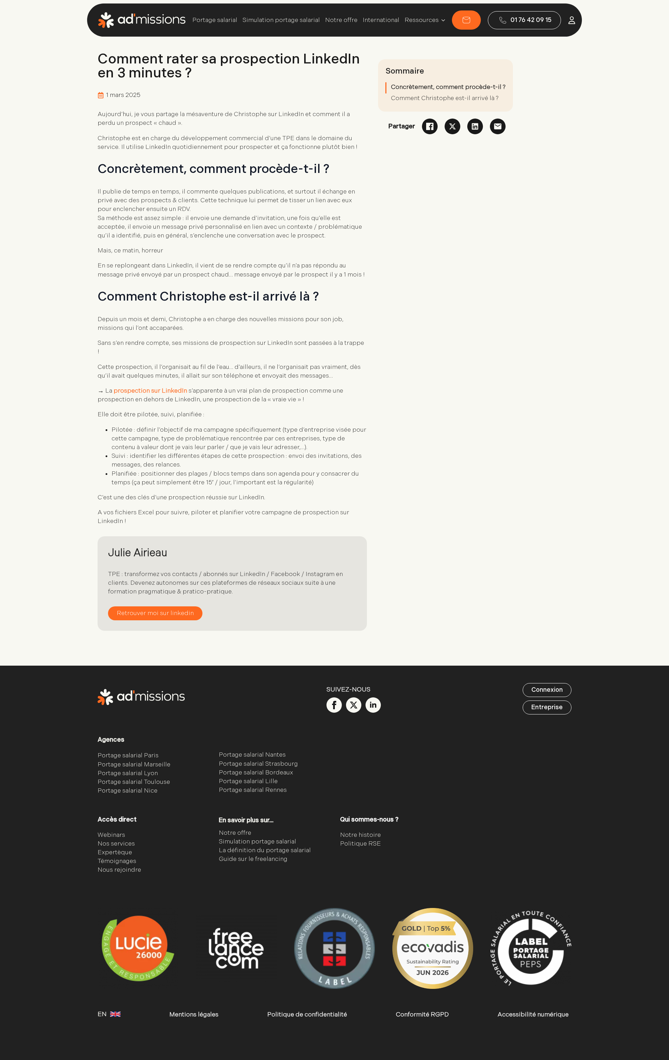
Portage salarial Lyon (128, 773)
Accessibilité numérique (533, 1014)
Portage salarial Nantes (252, 754)
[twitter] (353, 705)
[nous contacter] (466, 20)
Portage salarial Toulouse (134, 782)
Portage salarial (214, 20)
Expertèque (115, 852)
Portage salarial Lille (248, 781)
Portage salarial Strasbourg (258, 763)
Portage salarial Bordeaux (256, 772)
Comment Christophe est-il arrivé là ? (445, 98)
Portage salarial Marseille (134, 764)
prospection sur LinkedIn (150, 390)
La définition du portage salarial (265, 850)
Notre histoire (360, 835)
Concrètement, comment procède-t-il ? (448, 87)
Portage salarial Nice (127, 790)
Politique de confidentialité (307, 1014)
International (381, 20)
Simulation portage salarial (281, 20)
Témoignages (117, 861)
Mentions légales (193, 1014)
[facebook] (334, 705)
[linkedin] (373, 705)
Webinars (111, 835)
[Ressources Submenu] (442, 20)
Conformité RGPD (422, 1014)
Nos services (116, 843)
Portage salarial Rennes (253, 790)
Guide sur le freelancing (253, 859)
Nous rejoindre (119, 869)
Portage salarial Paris (128, 755)
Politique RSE (360, 843)
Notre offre (341, 20)
